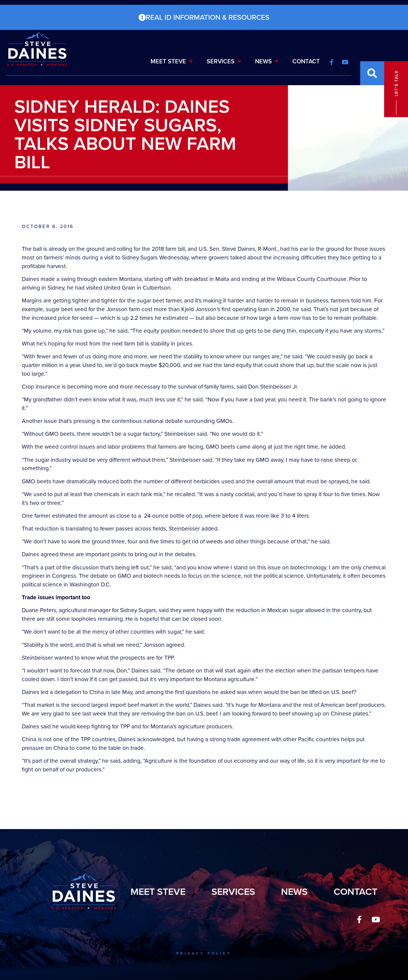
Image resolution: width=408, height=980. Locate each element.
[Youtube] (375, 919)
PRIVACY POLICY (203, 953)
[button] (372, 73)
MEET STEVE (168, 61)
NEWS (263, 61)
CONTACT (306, 61)
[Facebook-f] (359, 919)
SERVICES (220, 61)
